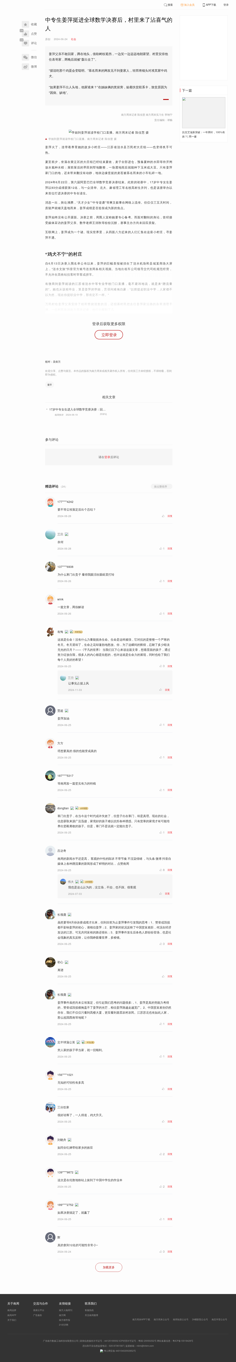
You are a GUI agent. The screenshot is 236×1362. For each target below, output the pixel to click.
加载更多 (109, 1267)
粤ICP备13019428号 (183, 1340)
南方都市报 (64, 1319)
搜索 (170, 4)
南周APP (11, 1315)
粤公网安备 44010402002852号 (120, 1350)
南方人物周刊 (65, 1310)
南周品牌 (11, 1310)
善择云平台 (38, 1310)
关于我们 (11, 1319)
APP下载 (211, 4)
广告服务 (37, 1315)
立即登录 (109, 334)
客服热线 (89, 1310)
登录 (226, 4)
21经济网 (63, 1324)
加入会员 (189, 4)
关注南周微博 (91, 1315)
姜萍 (49, 384)
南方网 (62, 1315)
